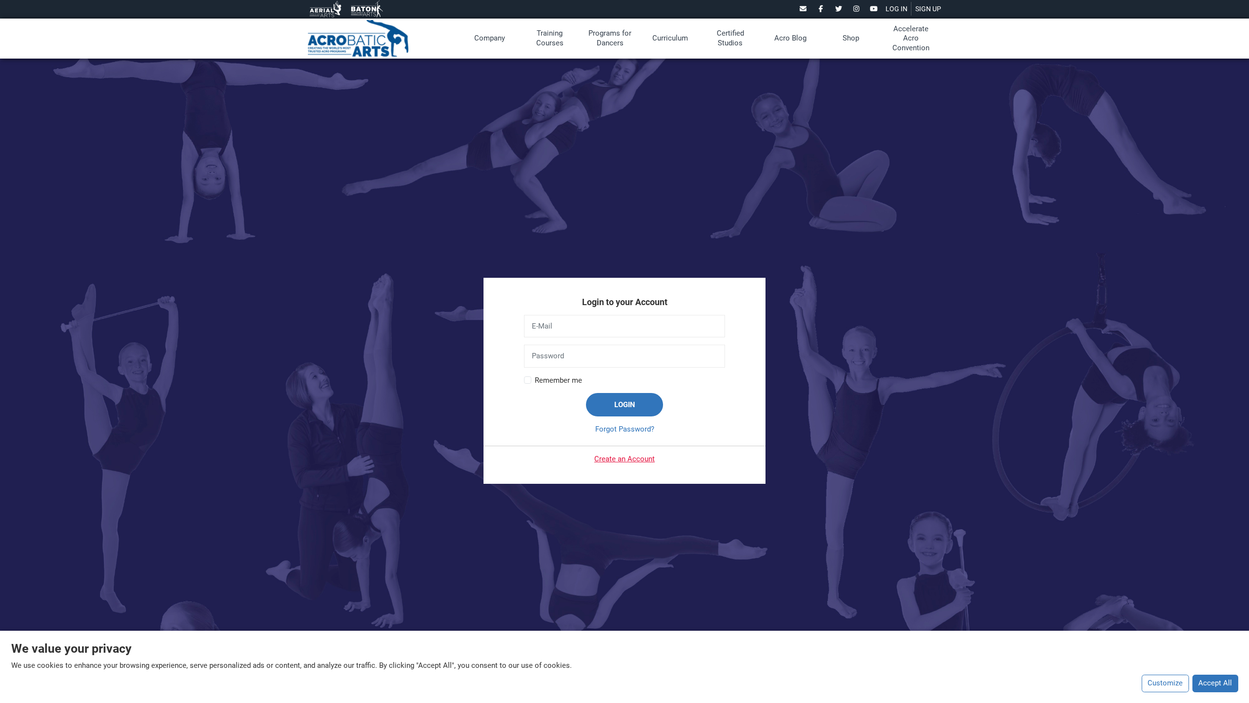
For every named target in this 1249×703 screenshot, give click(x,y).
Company (489, 38)
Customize (1165, 683)
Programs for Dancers (609, 38)
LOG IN (896, 9)
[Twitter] (838, 9)
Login (624, 404)
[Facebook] (821, 9)
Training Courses (550, 38)
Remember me (558, 380)
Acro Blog (790, 38)
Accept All (1215, 683)
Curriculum (670, 38)
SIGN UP (928, 9)
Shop (851, 38)
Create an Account (624, 459)
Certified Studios (730, 38)
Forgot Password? (624, 429)
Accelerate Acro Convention (910, 38)
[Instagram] (856, 9)
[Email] (803, 9)
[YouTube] (874, 9)
